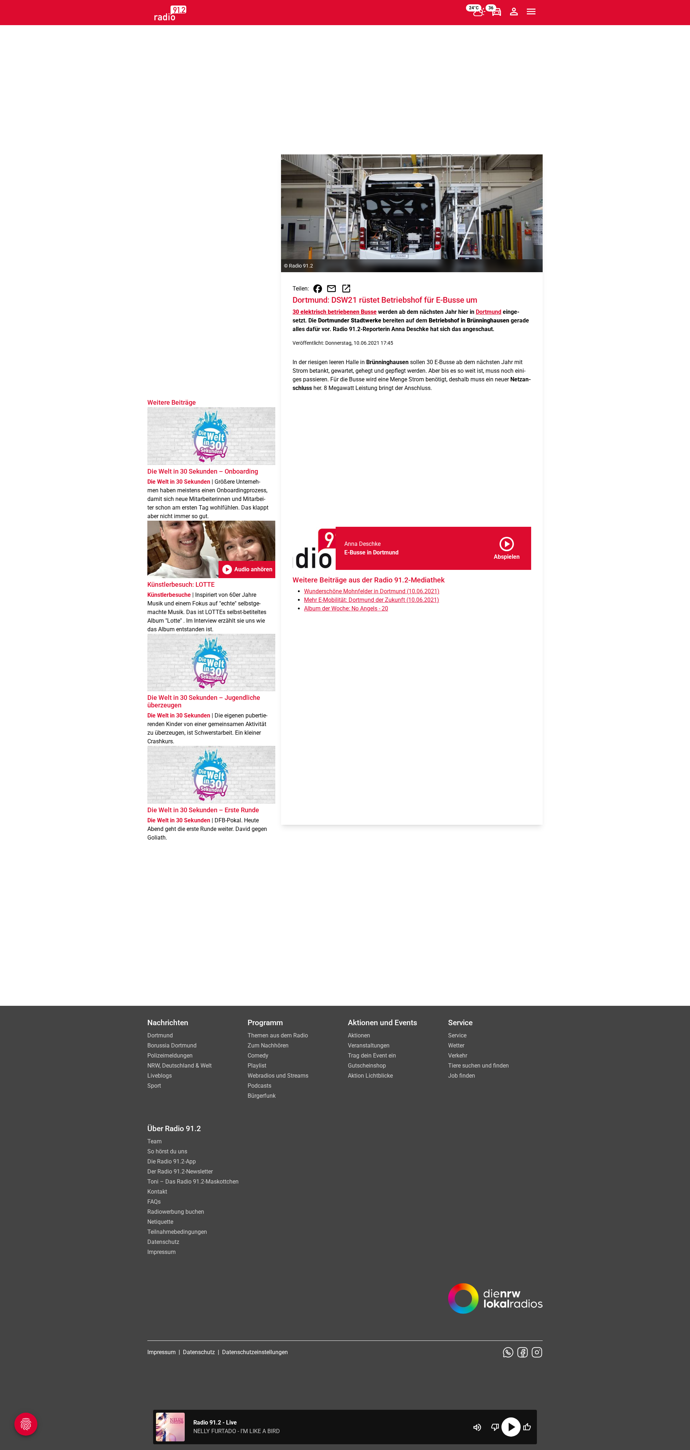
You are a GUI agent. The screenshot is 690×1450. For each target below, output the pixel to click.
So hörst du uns (167, 1151)
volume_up (477, 1427)
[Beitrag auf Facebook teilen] (317, 288)
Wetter (456, 1045)
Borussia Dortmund (172, 1045)
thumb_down (495, 1427)
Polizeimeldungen (170, 1055)
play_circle (511, 1427)
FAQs (154, 1201)
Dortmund (488, 311)
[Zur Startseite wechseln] (170, 13)
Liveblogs (159, 1075)
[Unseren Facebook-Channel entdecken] (522, 1352)
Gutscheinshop (367, 1065)
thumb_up (527, 1427)
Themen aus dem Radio (278, 1035)
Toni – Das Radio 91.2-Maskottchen (193, 1181)
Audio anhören (246, 569)
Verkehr (457, 1055)
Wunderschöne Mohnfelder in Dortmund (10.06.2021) (372, 591)
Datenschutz (163, 1241)
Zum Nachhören (268, 1045)
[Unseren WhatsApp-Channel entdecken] (508, 1352)
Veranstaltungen (369, 1045)
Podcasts (259, 1085)
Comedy (258, 1055)
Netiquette (160, 1221)
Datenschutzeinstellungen (255, 1352)
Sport (154, 1085)
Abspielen (507, 547)
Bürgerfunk (262, 1095)
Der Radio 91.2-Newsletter (180, 1171)
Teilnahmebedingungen (177, 1231)
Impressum (161, 1252)
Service (457, 1035)
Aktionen (359, 1035)
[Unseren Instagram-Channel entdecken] (537, 1352)
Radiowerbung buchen (175, 1211)
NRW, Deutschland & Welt (179, 1065)
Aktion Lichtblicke (370, 1075)
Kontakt (157, 1191)
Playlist (257, 1065)
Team (154, 1141)
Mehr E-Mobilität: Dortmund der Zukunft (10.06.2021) (371, 599)
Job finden (461, 1075)
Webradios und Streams (278, 1075)
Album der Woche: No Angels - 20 (346, 608)
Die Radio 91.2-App (171, 1161)
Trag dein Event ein (372, 1055)
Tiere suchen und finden (478, 1065)
